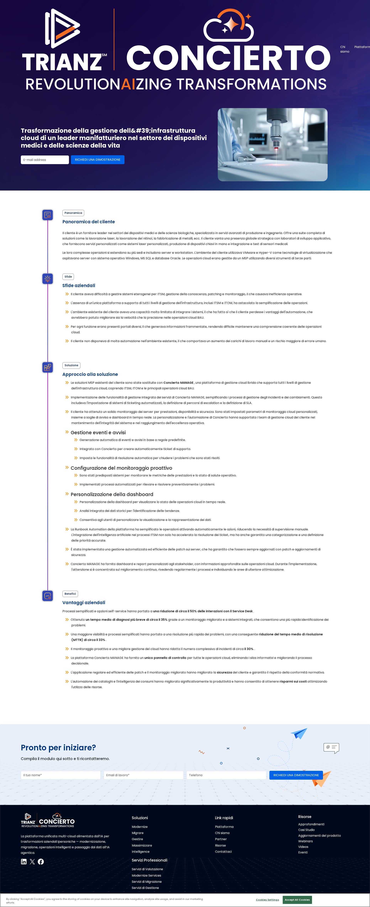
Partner (221, 839)
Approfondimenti (311, 824)
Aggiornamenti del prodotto (319, 835)
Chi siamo (344, 49)
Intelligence (141, 851)
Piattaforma (224, 827)
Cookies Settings (267, 900)
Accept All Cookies (297, 900)
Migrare (138, 833)
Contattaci (223, 851)
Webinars (305, 841)
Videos (303, 847)
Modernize (140, 827)
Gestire (137, 839)
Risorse (220, 845)
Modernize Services (146, 875)
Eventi (303, 852)
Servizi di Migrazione (147, 881)
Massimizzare (142, 845)
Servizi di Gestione (145, 888)
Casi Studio (306, 830)
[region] (185, 900)
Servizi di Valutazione (147, 869)
